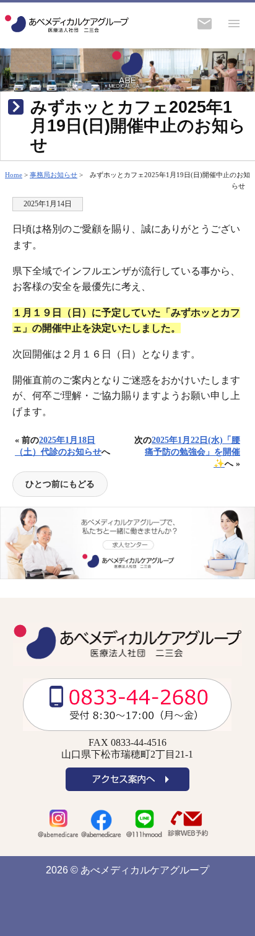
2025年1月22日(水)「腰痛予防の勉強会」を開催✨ (192, 451)
